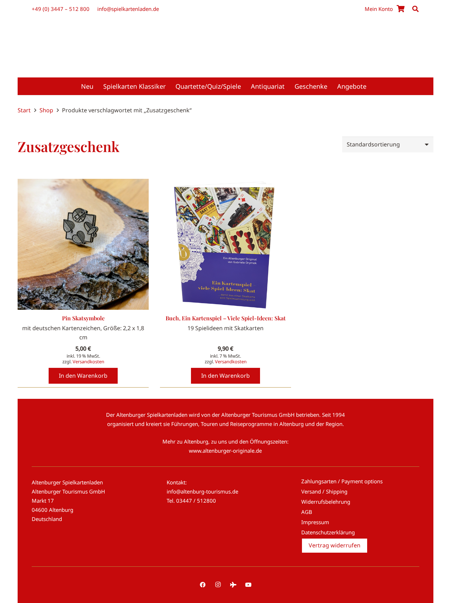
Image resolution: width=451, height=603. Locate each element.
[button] (415, 9)
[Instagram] (218, 585)
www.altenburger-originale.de (225, 450)
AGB (306, 511)
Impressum (315, 522)
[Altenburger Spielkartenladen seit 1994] (225, 60)
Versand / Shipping (324, 491)
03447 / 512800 (196, 500)
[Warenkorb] (400, 9)
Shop (46, 110)
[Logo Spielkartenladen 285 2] (225, 39)
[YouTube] (248, 585)
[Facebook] (203, 585)
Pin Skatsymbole (83, 318)
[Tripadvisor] (233, 585)
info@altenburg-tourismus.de (202, 491)
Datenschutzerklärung (328, 532)
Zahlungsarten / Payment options (342, 481)
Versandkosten (88, 361)
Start (24, 110)
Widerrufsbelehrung (325, 501)
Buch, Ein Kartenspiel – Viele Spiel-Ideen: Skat (226, 318)
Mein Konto (379, 8)
